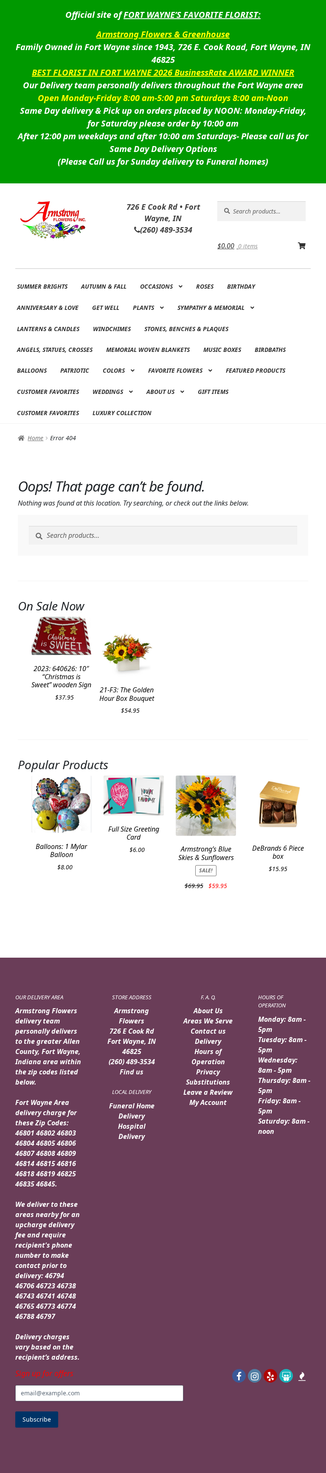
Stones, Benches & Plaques (186, 329)
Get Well (105, 308)
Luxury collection (122, 413)
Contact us (208, 1031)
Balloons (32, 370)
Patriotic (74, 370)
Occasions (156, 286)
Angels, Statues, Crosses (55, 350)
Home (35, 438)
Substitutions (208, 1082)
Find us (131, 1072)
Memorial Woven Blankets (148, 350)
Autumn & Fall (103, 286)
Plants (143, 308)
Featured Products (255, 370)
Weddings (108, 392)
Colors (114, 370)
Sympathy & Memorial (210, 308)
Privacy (208, 1072)
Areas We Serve (208, 1021)
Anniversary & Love (48, 308)
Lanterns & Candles (48, 329)
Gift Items (213, 392)
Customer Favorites (48, 392)
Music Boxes (222, 350)
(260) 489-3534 (132, 1061)
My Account (208, 1102)
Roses (205, 286)
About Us (160, 392)
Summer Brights (42, 286)
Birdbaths (270, 350)
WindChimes (112, 329)
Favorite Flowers (175, 370)
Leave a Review (208, 1092)
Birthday (241, 286)
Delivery (208, 1041)
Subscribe (36, 1419)
